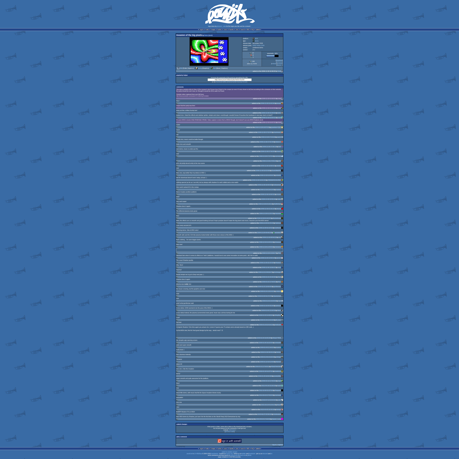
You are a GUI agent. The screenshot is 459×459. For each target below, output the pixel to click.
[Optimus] (282, 223)
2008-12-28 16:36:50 (269, 98)
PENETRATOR (276, 366)
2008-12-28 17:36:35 (268, 151)
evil (280, 237)
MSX (255, 38)
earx (279, 118)
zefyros (278, 291)
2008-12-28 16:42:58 (269, 108)
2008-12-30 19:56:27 (269, 267)
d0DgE (278, 357)
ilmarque (278, 242)
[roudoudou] (282, 414)
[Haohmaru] (282, 132)
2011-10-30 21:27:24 (266, 390)
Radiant (278, 263)
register (280, 445)
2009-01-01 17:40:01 (269, 282)
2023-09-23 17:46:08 (263, 419)
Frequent (278, 390)
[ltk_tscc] (282, 320)
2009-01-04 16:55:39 (263, 338)
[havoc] (282, 151)
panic (279, 137)
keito (279, 113)
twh (280, 147)
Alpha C (278, 142)
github (249, 455)
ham (214, 68)
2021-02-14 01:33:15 (268, 405)
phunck (219, 26)
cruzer (279, 194)
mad (279, 381)
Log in (201, 29)
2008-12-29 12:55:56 (266, 247)
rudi (279, 301)
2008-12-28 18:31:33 (259, 180)
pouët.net (190, 453)
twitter (224, 82)
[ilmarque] (282, 242)
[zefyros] (282, 291)
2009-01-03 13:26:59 (268, 310)
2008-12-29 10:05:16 (266, 242)
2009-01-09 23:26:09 (267, 357)
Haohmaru (277, 132)
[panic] (282, 137)
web (210, 35)
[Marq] (282, 310)
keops (279, 103)
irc (271, 453)
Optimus (278, 223)
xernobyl (278, 156)
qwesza (278, 306)
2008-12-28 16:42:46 (268, 103)
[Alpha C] (282, 142)
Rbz (279, 253)
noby (279, 199)
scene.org (229, 453)
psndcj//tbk (277, 376)
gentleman (277, 286)
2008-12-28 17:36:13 (269, 147)
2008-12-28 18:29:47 (267, 175)
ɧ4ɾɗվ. (278, 352)
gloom (279, 258)
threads (245, 82)
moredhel (278, 232)
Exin (279, 277)
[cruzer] (282, 194)
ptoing (200, 68)
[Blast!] (282, 405)
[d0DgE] (282, 357)
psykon (278, 347)
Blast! (279, 405)
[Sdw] (178, 68)
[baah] (282, 386)
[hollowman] (282, 185)
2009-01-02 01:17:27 (264, 296)
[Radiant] (282, 263)
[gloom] (282, 258)
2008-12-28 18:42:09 (267, 190)
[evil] (282, 237)
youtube (279, 63)
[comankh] (282, 343)
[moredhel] (282, 232)
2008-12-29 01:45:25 (264, 218)
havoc (279, 151)
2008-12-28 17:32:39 (266, 142)
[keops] (282, 103)
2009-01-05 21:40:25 (267, 347)
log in (274, 445)
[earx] (282, 118)
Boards (231, 29)
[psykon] (282, 347)
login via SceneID (234, 441)
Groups (212, 29)
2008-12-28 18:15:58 (263, 170)
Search (242, 29)
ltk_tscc (278, 320)
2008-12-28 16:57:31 (269, 122)
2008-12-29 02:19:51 (265, 228)
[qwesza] (282, 306)
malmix (278, 190)
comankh (278, 343)
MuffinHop (277, 204)
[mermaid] (282, 395)
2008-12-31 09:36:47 (265, 272)
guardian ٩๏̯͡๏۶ (276, 127)
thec (279, 282)
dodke (279, 166)
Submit (257, 29)
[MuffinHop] (282, 204)
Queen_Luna (276, 419)
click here (232, 430)
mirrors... (279, 65)
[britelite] (282, 175)
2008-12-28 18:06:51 (267, 166)
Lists (236, 29)
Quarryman (277, 296)
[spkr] (282, 400)
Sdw (181, 68)
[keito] (282, 113)
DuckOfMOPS (276, 170)
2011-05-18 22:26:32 (268, 386)
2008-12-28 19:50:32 (267, 194)
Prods (207, 29)
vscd (279, 267)
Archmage (277, 272)
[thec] (282, 282)
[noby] (282, 199)
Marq (279, 310)
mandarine (214, 453)
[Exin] (282, 277)
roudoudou (277, 414)
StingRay (278, 315)
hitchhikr (278, 213)
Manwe (278, 362)
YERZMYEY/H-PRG (274, 180)
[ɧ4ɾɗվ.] (282, 352)
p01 (279, 161)
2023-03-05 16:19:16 (267, 409)
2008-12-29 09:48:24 (264, 232)
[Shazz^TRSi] (282, 338)
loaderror (278, 371)
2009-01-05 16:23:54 (266, 343)
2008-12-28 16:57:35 (262, 127)
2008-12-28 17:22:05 (265, 132)
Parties (219, 29)
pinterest (229, 82)
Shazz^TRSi (277, 338)
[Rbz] (282, 253)
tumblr (235, 82)
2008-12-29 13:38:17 (269, 253)
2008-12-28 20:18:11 (265, 204)
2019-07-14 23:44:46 (269, 400)
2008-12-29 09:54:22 (269, 237)
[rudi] (282, 301)
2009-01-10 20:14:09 (267, 362)
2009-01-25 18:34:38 (265, 376)
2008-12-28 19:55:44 (268, 199)
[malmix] (282, 190)
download (279, 60)
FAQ (252, 29)
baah (279, 386)
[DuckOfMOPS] (282, 170)
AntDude (278, 325)
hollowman (277, 185)
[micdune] (282, 247)
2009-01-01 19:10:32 (267, 291)
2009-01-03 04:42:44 (266, 306)
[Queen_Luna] (282, 419)
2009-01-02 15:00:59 (269, 301)
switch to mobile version (229, 452)
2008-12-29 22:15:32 (266, 263)
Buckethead (277, 218)
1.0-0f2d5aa (198, 453)
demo (256, 41)
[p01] (282, 161)
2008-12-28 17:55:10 (269, 161)
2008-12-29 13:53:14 (267, 258)
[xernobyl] (282, 156)
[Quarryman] (282, 296)
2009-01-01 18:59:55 (265, 286)
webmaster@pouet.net (238, 455)
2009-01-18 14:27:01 (266, 371)
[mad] (282, 381)
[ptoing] (197, 68)
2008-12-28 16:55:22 (269, 118)
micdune (278, 247)
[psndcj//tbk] (282, 376)
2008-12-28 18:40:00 (264, 185)
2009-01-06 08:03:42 (267, 352)
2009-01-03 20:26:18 (266, 325)
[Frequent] (282, 390)
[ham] (212, 68)
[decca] (282, 209)
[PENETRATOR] (282, 366)
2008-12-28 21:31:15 (268, 209)
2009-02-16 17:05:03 (269, 381)
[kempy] (282, 409)
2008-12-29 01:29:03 (266, 213)
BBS (247, 29)
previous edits (229, 431)
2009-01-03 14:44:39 (267, 320)
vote (224, 26)
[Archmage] (282, 272)
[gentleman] (282, 286)
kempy (278, 409)
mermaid (278, 395)
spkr (279, 400)
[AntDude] (282, 325)
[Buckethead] (282, 218)
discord (265, 453)
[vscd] (282, 267)
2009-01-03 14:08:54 (266, 315)
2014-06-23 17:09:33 (266, 395)
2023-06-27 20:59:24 (264, 414)
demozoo (279, 62)
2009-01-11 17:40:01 (262, 366)
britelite (278, 175)
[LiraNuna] (282, 228)
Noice (206, 35)
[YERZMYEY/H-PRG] (282, 180)
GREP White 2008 (258, 45)
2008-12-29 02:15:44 (266, 223)
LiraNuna (278, 228)
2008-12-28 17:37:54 (266, 156)
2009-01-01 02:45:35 (269, 277)
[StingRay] (282, 315)
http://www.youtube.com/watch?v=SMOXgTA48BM (192, 96)
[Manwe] (282, 362)
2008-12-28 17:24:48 (268, 137)
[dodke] (282, 166)
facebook (219, 82)
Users (225, 29)
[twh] (282, 147)
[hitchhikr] (282, 213)
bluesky (239, 82)
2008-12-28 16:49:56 (268, 113)
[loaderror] (282, 371)
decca (279, 209)
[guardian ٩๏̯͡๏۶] (282, 127)
